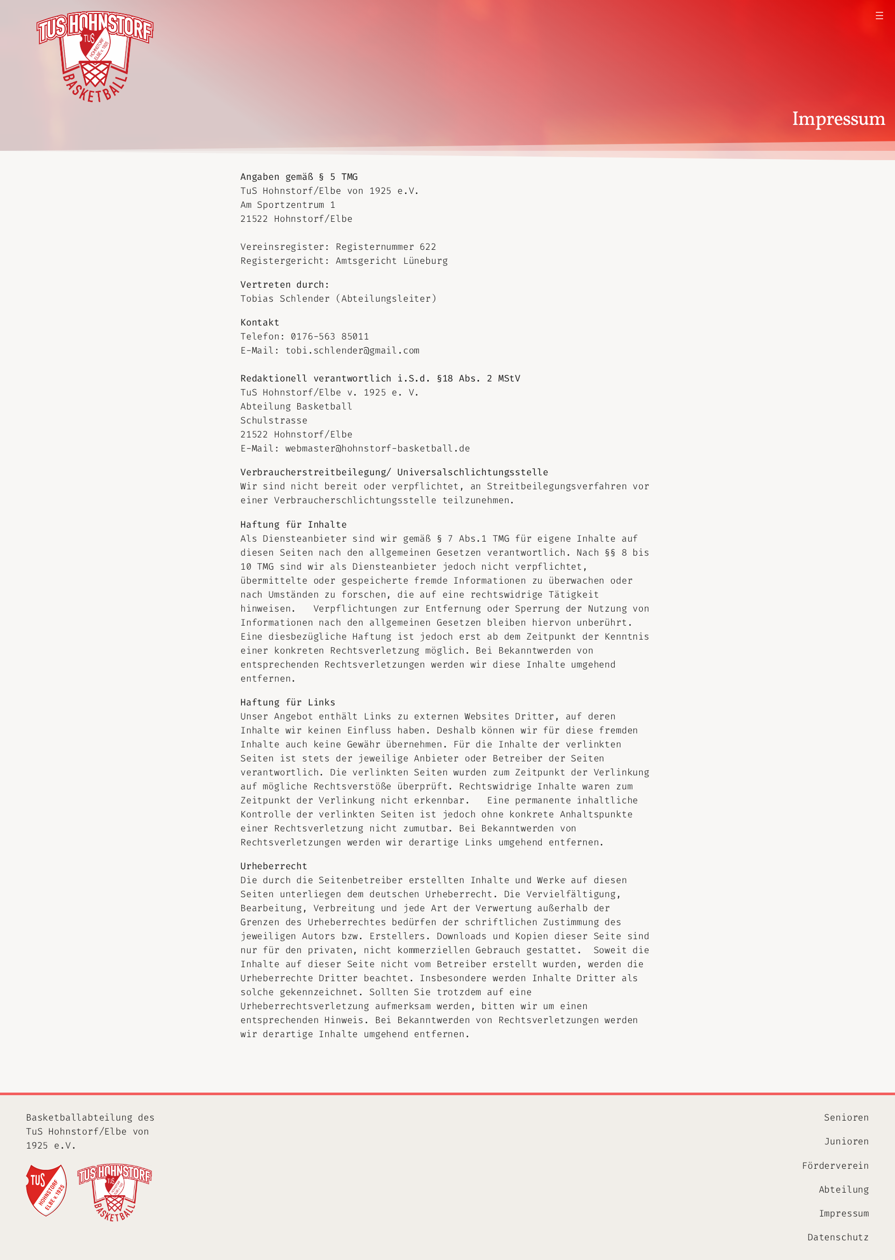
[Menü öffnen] (879, 15)
